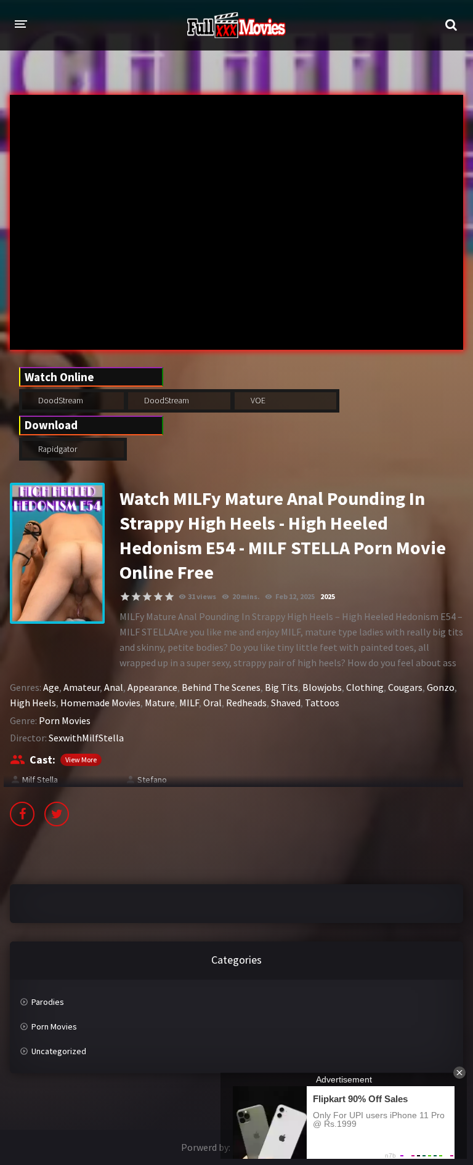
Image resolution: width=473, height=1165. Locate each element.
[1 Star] (125, 596)
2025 (327, 596)
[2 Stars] (136, 596)
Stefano (152, 779)
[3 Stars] (147, 596)
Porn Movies (65, 720)
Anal (113, 687)
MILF (189, 702)
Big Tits (281, 687)
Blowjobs (322, 687)
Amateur (81, 687)
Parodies (47, 1001)
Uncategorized (58, 1051)
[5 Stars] (169, 596)
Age (51, 687)
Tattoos (322, 702)
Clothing (365, 687)
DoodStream (59, 400)
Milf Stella (40, 779)
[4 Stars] (158, 596)
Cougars (405, 687)
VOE (257, 400)
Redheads (246, 702)
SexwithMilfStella (86, 738)
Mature (160, 702)
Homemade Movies (100, 702)
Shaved (286, 702)
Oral (212, 702)
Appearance (152, 687)
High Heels (33, 702)
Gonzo (441, 687)
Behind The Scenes (221, 687)
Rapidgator (56, 448)
